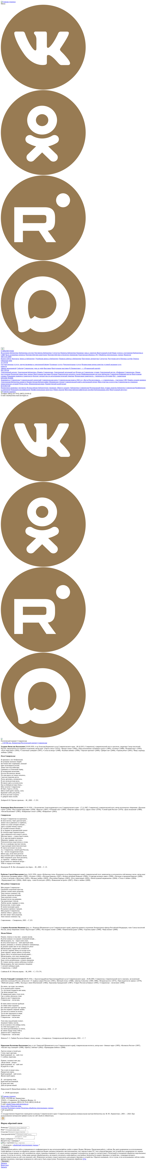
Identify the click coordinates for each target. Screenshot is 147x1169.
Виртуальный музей (104, 353)
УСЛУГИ (4, 362)
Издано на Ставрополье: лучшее (87, 372)
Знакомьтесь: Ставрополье (10, 380)
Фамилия (5, 1127)
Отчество (4, 1132)
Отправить (5, 1147)
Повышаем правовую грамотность (19, 376)
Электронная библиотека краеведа (13, 382)
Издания (54, 374)
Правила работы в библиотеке (70, 359)
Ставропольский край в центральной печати (81, 382)
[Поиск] (6, 349)
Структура (56, 353)
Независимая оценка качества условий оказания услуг (101, 364)
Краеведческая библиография (37, 382)
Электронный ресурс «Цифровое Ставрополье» (117, 372)
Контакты (15, 359)
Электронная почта (8, 1134)
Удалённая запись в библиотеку (47, 359)
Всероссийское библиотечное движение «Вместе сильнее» (48, 388)
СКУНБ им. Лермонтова (12, 743)
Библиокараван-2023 (101, 390)
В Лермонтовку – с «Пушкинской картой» (85, 368)
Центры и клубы (126, 359)
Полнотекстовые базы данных (22, 374)
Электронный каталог (9, 372)
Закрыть (4, 1163)
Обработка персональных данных (111, 355)
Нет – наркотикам (119, 376)
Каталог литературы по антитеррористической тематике (53, 376)
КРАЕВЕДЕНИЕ (7, 378)
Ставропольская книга (50, 380)
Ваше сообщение (8, 1139)
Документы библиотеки (43, 353)
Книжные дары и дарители (86, 353)
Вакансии (127, 355)
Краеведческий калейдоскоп (55, 384)
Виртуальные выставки (60, 368)
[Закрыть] (3, 1118)
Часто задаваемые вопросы (15, 355)
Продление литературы (90, 359)
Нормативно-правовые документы (13, 388)
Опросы (136, 359)
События (20, 368)
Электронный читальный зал (64, 372)
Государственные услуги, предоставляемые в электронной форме (25, 364)
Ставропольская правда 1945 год (71, 380)
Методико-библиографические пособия (79, 390)
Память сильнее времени (137, 380)
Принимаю (5, 1161)
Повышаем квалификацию (20, 390)
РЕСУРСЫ (5, 370)
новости (4, 366)
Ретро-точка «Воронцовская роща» (32, 384)
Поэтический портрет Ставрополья (34, 743)
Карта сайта (5, 1106)
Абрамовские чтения (56, 382)
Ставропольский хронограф (31, 380)
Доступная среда (114, 359)
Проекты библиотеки (68, 353)
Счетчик (4, 1108)
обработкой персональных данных (25, 1145)
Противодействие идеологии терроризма (63, 355)
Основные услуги (56, 364)
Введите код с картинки (10, 1141)
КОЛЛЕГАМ (5, 386)
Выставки (47, 368)
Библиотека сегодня (26, 353)
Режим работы (6, 359)
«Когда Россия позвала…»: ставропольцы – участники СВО (105, 380)
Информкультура (125, 374)
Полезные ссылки (14, 1108)
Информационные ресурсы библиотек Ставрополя (100, 374)
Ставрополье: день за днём (33, 368)
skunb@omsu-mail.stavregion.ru (17, 1104)
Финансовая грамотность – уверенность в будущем (93, 376)
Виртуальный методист (118, 390)
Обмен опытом (58, 390)
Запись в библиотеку (27, 359)
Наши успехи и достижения (122, 353)
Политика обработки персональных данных (37, 1108)
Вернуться (5, 1165)
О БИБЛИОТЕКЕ (7, 351)
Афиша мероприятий (8, 368)
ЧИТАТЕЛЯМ (6, 357)
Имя (3, 1130)
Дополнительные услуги (72, 364)
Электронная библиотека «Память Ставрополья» (35, 372)
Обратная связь (6, 361)
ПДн (84, 1159)
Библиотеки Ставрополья (79, 388)
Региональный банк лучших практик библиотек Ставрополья (112, 388)
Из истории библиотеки (10, 353)
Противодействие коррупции (36, 355)
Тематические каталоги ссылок (69, 374)
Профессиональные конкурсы (42, 390)
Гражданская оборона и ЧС (88, 355)
